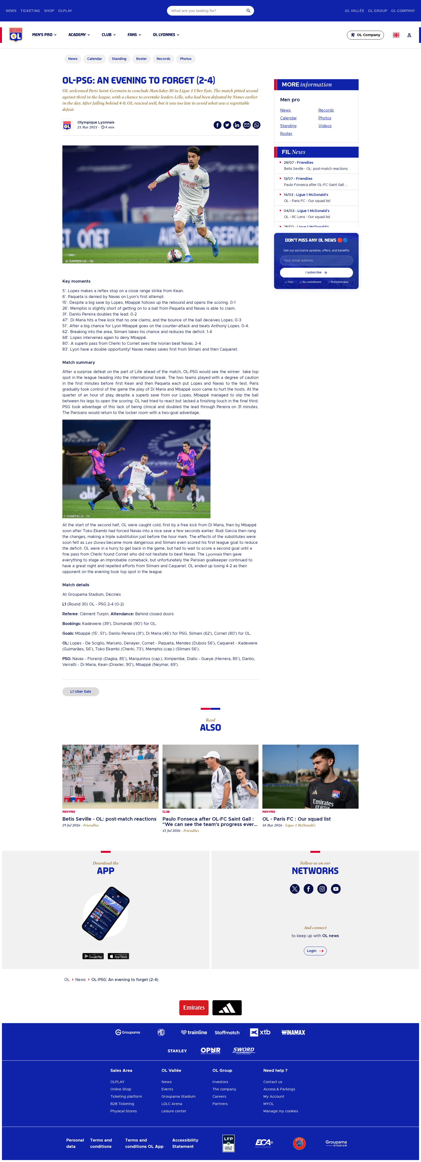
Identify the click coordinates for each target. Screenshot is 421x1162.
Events (167, 1089)
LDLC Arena (172, 1104)
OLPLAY (117, 1082)
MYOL (268, 1104)
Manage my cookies (280, 1111)
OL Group (222, 1070)
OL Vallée (171, 1070)
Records (326, 110)
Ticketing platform (126, 1096)
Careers (219, 1096)
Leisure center (174, 1111)
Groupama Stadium (178, 1096)
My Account (273, 1096)
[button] (44, 35)
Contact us (272, 1082)
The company (224, 1089)
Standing (288, 126)
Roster (286, 134)
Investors (220, 1082)
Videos (325, 126)
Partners (220, 1104)
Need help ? (275, 1070)
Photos (324, 118)
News (285, 110)
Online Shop (120, 1089)
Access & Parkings (279, 1089)
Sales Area (121, 1070)
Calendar (288, 118)
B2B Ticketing (122, 1104)
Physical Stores (123, 1111)
